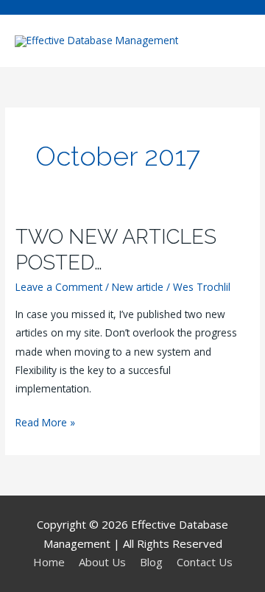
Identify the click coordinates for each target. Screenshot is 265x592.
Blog (151, 561)
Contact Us (205, 561)
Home (49, 561)
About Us (102, 561)
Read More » (45, 423)
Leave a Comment (58, 287)
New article (137, 287)
